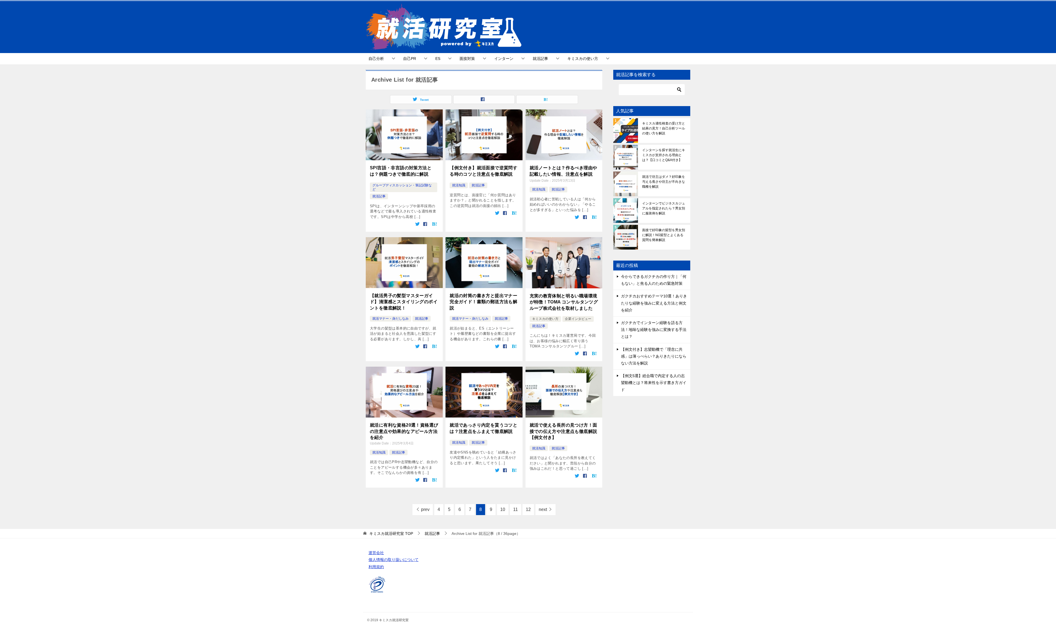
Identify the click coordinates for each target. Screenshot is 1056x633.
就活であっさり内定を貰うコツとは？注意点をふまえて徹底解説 (483, 428)
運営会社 (376, 553)
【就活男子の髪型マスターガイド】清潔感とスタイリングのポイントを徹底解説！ (404, 301)
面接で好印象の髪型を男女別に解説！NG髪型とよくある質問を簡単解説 (663, 235)
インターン (503, 58)
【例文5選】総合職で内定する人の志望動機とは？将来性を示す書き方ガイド (653, 383)
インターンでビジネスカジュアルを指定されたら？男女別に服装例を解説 (663, 208)
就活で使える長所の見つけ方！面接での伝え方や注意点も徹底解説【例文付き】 (563, 431)
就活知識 (458, 185)
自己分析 (376, 58)
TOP (391, 533)
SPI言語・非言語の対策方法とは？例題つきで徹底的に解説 (400, 170)
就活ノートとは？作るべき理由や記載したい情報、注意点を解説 (563, 170)
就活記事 (540, 58)
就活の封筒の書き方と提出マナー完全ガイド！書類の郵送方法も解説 (483, 301)
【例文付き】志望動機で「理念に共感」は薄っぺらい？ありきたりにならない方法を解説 (653, 356)
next (543, 509)
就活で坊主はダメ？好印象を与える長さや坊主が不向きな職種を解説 (663, 182)
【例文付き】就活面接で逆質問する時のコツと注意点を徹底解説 (483, 170)
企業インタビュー (578, 319)
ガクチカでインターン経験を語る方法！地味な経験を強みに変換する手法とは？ (653, 329)
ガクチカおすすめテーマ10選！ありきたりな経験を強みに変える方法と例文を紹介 (654, 303)
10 (502, 509)
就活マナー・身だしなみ (390, 318)
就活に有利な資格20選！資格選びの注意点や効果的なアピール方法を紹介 (404, 431)
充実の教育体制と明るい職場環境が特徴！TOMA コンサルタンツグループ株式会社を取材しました (564, 302)
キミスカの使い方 (582, 58)
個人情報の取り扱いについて (394, 559)
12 (528, 509)
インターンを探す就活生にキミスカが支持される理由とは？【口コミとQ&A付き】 (663, 155)
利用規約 (376, 567)
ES (437, 58)
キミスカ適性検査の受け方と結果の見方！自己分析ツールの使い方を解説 (663, 128)
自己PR (409, 58)
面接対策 (467, 58)
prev (425, 509)
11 (515, 509)
